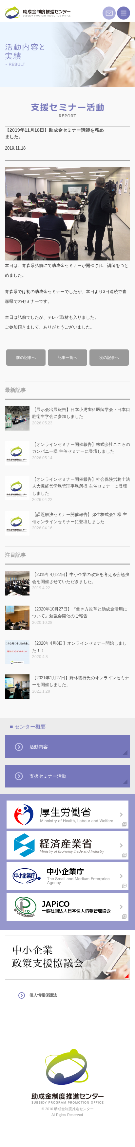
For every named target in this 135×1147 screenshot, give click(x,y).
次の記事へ (109, 357)
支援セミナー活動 (47, 776)
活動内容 (38, 746)
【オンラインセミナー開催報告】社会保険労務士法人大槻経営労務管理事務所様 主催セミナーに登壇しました (81, 486)
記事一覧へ (67, 357)
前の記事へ (26, 357)
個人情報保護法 (43, 995)
